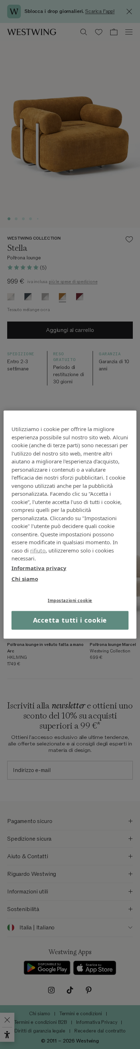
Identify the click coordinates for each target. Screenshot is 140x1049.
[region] (70, 525)
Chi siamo (24, 578)
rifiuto (38, 550)
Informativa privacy (38, 567)
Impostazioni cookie (70, 600)
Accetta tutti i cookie (70, 620)
